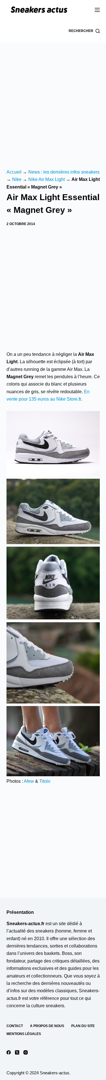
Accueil (14, 172)
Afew (29, 781)
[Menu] (97, 9)
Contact (15, 1026)
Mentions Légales (24, 1034)
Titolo (44, 781)
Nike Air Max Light (46, 179)
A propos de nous (47, 1026)
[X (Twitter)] (17, 1052)
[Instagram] (25, 1052)
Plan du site (83, 1026)
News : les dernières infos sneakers (63, 172)
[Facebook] (9, 1052)
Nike (16, 179)
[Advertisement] (53, 98)
